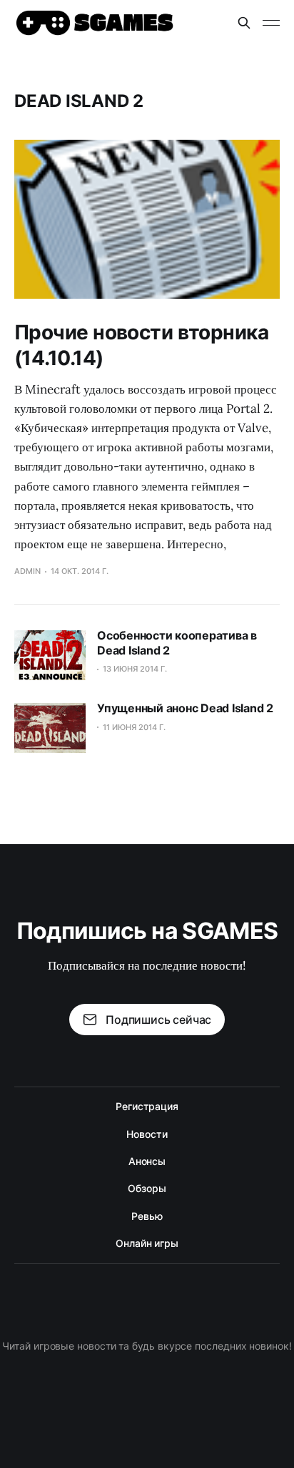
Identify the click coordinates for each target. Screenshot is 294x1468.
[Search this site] (244, 23)
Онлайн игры (147, 1243)
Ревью (147, 1216)
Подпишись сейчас (158, 1019)
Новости (146, 1134)
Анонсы (147, 1161)
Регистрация (147, 1106)
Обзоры (147, 1188)
